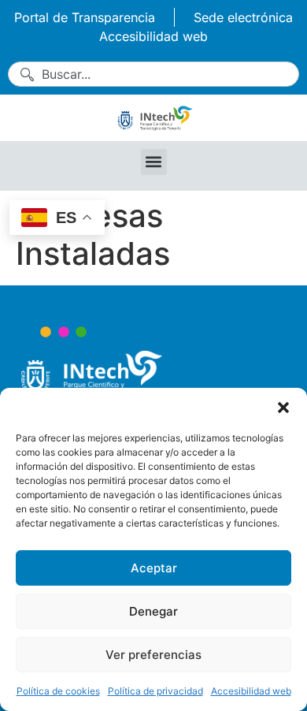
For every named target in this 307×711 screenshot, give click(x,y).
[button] (283, 407)
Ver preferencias (153, 654)
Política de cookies (58, 691)
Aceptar (154, 567)
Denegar (153, 611)
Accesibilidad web (251, 691)
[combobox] (153, 74)
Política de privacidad (155, 691)
